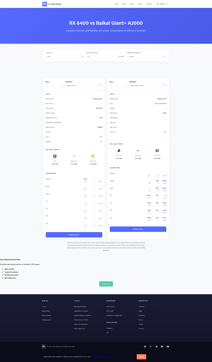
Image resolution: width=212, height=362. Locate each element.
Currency (49, 52)
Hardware (68, 81)
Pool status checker (81, 319)
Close (141, 356)
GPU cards (110, 311)
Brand (141, 319)
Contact (149, 4)
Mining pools (46, 319)
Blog (140, 311)
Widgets (109, 328)
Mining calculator (80, 306)
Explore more (74, 234)
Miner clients (46, 315)
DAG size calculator (81, 324)
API (107, 332)
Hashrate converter (81, 311)
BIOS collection (79, 328)
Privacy (141, 328)
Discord (168, 346)
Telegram (156, 346)
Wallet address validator (82, 315)
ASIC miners (110, 306)
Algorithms (46, 311)
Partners (142, 315)
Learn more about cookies (101, 356)
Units (47, 81)
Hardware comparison (114, 315)
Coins (116, 4)
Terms (141, 324)
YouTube (162, 346)
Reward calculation (133, 52)
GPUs (124, 4)
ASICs (132, 4)
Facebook (150, 346)
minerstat (52, 4)
